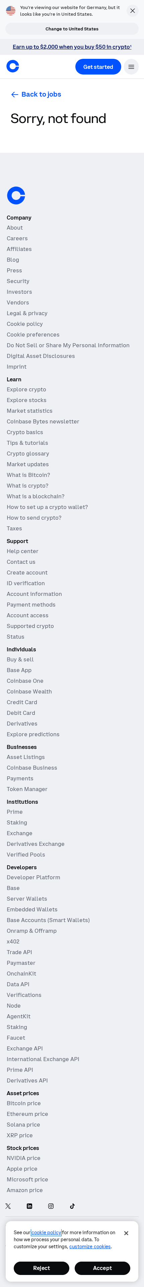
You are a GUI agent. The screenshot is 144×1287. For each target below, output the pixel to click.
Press (14, 270)
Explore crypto (26, 389)
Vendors (18, 302)
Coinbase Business (32, 767)
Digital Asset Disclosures (41, 356)
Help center (23, 551)
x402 (13, 941)
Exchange (19, 833)
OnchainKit (21, 973)
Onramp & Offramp (32, 930)
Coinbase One (25, 680)
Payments (20, 778)
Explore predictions (33, 734)
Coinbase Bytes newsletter (43, 421)
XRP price (20, 1135)
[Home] (12, 66)
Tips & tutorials (27, 442)
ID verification (26, 583)
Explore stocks (27, 400)
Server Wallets (27, 898)
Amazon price (25, 1190)
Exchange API (25, 1048)
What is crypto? (27, 485)
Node (14, 1005)
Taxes (14, 528)
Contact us (21, 561)
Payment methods (31, 604)
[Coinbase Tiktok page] (72, 1206)
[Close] (126, 1233)
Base (13, 888)
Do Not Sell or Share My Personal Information (68, 345)
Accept (102, 1268)
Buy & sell (20, 659)
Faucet (16, 1037)
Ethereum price (27, 1114)
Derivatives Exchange (36, 844)
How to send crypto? (34, 517)
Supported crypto (30, 626)
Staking (17, 822)
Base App (19, 670)
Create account (27, 572)
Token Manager (27, 789)
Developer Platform (33, 877)
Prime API (20, 1069)
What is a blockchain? (35, 496)
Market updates (28, 464)
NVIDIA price (24, 1158)
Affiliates (19, 249)
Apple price (22, 1168)
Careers (17, 238)
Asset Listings (26, 757)
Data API (18, 984)
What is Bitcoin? (28, 475)
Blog (13, 259)
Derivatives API (27, 1080)
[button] (131, 67)
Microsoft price (27, 1179)
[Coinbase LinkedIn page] (29, 1206)
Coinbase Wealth (29, 691)
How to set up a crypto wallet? (47, 507)
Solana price (23, 1124)
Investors (19, 291)
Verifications (24, 995)
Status (15, 636)
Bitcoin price (24, 1103)
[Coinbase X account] (8, 1206)
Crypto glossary (28, 453)
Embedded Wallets (32, 909)
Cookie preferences (33, 334)
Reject (41, 1268)
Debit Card (21, 713)
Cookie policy (25, 323)
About (15, 227)
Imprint (16, 366)
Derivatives (22, 723)
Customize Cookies (90, 1247)
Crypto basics (25, 432)
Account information (34, 594)
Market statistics (30, 410)
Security (18, 281)
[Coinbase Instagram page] (51, 1206)
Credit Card (22, 702)
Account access (28, 615)
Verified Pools (26, 854)
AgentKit (18, 1016)
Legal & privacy (27, 313)
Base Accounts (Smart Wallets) (48, 920)
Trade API (19, 952)
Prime (15, 811)
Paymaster (21, 962)
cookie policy (46, 1233)
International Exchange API (43, 1059)
